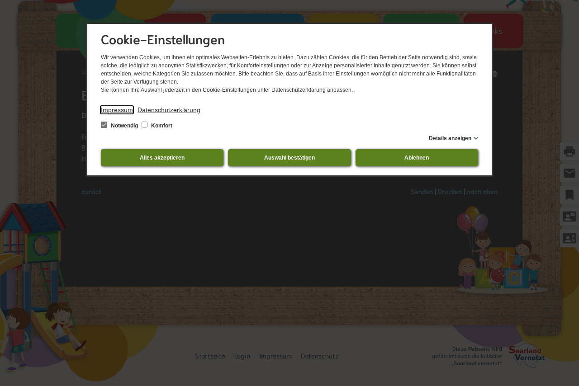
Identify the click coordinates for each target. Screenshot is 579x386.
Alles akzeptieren (162, 158)
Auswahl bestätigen (289, 158)
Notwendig (124, 125)
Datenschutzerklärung (169, 109)
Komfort (161, 125)
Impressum (117, 109)
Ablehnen (416, 158)
